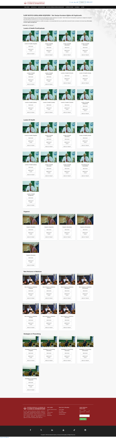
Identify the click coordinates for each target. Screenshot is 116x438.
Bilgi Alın (31, 46)
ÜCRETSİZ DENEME (41, 7)
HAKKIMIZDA (77, 7)
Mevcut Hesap (30, 53)
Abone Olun (83, 419)
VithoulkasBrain (62, 414)
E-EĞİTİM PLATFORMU (69, 7)
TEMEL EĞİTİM (26, 7)
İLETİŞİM (82, 7)
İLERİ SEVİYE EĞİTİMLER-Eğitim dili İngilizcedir (55, 7)
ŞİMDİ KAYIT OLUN (30, 50)
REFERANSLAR (34, 7)
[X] (71, 2)
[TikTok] (75, 2)
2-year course (50, 412)
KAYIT (91, 2)
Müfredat (49, 413)
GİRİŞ (88, 2)
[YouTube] (74, 2)
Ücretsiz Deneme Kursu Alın (52, 410)
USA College (61, 409)
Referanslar (49, 415)
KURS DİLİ (25, 25)
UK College (61, 411)
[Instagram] (77, 2)
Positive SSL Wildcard (4, 437)
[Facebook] (69, 2)
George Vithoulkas (62, 412)
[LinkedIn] (72, 2)
